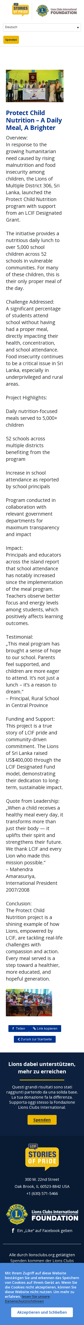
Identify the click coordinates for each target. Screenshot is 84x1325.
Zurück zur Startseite (36, 1039)
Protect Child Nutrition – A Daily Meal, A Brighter (34, 120)
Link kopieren (47, 1028)
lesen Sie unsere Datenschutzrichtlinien (27, 1299)
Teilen (18, 1028)
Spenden (11, 39)
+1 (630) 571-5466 (42, 1193)
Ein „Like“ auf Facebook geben (42, 1230)
